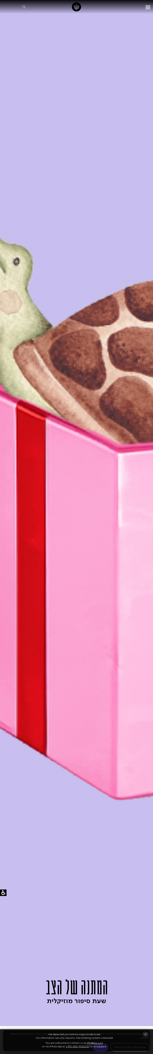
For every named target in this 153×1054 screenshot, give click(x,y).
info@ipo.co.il (95, 1043)
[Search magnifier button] (24, 7)
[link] (76, 7)
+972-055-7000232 (77, 1046)
